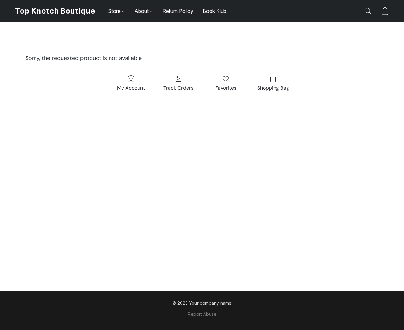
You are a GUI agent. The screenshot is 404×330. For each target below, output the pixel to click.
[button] (55, 11)
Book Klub (214, 11)
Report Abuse (202, 314)
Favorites (225, 88)
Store (115, 11)
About (142, 11)
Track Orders (178, 88)
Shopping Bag (273, 88)
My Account (131, 88)
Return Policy (178, 11)
